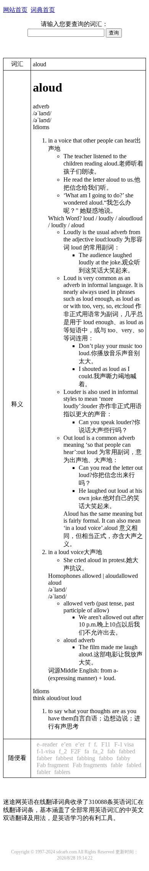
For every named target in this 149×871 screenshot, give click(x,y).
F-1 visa (124, 744)
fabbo (106, 758)
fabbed (127, 751)
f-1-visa (46, 751)
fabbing (86, 758)
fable (117, 765)
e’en (66, 744)
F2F (76, 751)
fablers (62, 772)
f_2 (63, 751)
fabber (44, 758)
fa (86, 751)
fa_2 (98, 751)
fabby (123, 758)
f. (95, 744)
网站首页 (15, 10)
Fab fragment (53, 765)
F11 (105, 744)
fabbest (64, 758)
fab (111, 751)
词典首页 (43, 10)
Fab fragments (90, 765)
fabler (43, 772)
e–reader (47, 744)
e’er (79, 744)
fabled (133, 765)
